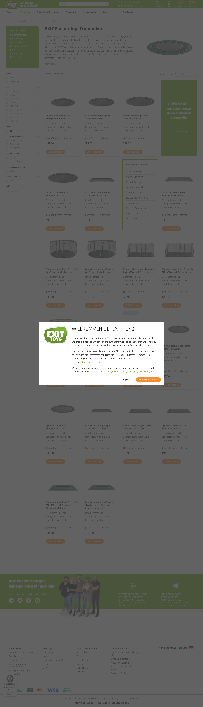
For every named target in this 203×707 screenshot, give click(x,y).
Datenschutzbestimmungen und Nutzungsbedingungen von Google (120, 371)
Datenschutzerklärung (90, 362)
